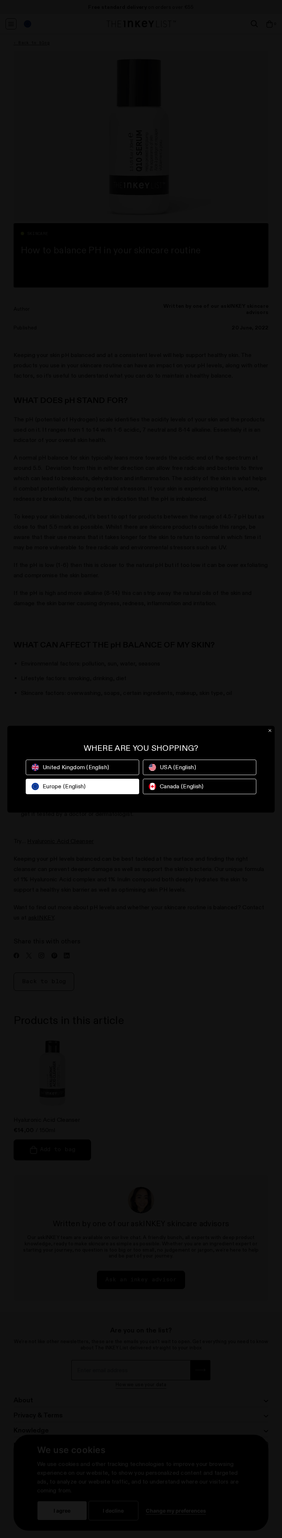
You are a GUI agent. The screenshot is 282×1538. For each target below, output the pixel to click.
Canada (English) (182, 786)
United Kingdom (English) (76, 767)
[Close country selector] (270, 730)
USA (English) (178, 767)
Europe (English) (64, 786)
